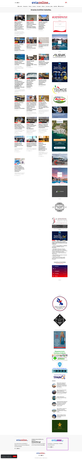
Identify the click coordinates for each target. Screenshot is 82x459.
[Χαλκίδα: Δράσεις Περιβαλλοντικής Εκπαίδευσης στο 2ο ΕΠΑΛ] (20, 139)
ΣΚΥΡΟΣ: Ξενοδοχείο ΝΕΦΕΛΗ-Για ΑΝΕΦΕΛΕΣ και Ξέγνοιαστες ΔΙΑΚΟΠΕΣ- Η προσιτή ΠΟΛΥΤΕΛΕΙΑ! (59, 246)
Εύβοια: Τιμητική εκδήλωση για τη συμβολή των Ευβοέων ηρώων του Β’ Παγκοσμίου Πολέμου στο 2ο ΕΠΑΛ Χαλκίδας (31, 24)
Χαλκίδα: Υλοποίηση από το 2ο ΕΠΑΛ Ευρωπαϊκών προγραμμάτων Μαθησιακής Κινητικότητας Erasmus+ (43, 25)
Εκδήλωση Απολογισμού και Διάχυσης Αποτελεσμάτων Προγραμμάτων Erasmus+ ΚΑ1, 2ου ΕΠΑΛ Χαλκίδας (43, 147)
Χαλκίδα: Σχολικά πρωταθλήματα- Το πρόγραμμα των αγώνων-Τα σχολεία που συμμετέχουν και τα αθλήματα (43, 105)
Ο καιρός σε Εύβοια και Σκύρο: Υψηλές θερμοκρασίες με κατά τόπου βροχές (61, 416)
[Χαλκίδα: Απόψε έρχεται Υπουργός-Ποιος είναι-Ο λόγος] (54, 398)
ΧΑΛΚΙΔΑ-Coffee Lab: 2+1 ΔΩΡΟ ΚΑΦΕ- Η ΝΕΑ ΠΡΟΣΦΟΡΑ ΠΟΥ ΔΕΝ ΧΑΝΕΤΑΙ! (59, 243)
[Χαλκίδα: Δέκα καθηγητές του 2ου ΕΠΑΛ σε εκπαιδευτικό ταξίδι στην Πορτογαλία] (44, 57)
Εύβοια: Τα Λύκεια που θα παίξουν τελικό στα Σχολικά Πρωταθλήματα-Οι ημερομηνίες (44, 126)
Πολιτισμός (31, 20)
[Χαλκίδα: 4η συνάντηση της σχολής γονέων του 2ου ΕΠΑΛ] (44, 40)
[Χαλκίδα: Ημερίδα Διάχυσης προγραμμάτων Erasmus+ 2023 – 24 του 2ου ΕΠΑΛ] (32, 57)
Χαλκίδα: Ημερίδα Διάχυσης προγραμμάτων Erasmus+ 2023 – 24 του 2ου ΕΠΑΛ (32, 63)
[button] (14, 456)
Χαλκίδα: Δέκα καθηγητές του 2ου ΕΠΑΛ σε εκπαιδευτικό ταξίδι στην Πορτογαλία (44, 63)
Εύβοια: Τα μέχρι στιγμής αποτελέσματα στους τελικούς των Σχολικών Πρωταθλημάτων (31, 126)
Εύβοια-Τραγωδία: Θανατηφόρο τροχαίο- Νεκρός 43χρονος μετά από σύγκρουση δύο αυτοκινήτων (58, 258)
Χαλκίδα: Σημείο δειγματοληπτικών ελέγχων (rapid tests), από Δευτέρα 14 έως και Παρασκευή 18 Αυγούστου (19, 168)
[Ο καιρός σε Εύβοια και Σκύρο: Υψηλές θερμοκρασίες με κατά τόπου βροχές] (54, 416)
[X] (16, 2)
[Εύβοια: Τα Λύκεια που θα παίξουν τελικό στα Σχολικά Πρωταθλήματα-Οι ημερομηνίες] (44, 120)
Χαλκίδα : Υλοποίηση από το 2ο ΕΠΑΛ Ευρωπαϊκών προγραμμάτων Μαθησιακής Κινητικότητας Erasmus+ (31, 84)
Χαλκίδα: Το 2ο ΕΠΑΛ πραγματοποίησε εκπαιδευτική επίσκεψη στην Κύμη (19, 63)
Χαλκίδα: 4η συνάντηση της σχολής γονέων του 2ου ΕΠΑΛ (44, 45)
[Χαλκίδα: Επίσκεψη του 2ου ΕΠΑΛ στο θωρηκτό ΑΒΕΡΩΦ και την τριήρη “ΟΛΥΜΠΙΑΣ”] (32, 139)
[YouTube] (17, 2)
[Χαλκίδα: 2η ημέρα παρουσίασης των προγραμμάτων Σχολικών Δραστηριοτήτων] (44, 76)
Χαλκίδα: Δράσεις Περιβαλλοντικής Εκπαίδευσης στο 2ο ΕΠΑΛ (19, 145)
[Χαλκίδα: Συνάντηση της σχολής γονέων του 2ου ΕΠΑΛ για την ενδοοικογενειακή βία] (32, 40)
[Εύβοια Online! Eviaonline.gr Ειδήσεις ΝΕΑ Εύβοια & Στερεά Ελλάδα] (41, 3)
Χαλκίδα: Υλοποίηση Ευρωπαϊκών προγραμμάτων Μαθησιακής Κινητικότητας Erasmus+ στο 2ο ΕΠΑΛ (20, 47)
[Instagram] (19, 2)
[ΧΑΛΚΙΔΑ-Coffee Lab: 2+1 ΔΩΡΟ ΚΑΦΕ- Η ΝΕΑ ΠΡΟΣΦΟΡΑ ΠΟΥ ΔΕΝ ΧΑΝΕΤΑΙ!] (59, 236)
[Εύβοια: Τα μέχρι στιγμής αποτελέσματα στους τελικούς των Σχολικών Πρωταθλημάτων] (32, 120)
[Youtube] (59, 273)
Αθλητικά (16, 122)
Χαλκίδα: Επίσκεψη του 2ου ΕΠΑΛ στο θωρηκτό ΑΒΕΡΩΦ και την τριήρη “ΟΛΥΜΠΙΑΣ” (32, 145)
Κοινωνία (16, 20)
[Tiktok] (59, 276)
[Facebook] (15, 2)
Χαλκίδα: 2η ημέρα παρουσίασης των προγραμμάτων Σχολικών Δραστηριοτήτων (42, 82)
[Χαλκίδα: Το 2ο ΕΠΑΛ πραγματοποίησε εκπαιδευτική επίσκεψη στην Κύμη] (20, 57)
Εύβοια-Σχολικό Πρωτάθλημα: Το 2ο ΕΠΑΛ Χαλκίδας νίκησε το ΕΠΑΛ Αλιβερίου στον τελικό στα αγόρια (20, 126)
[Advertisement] (60, 287)
